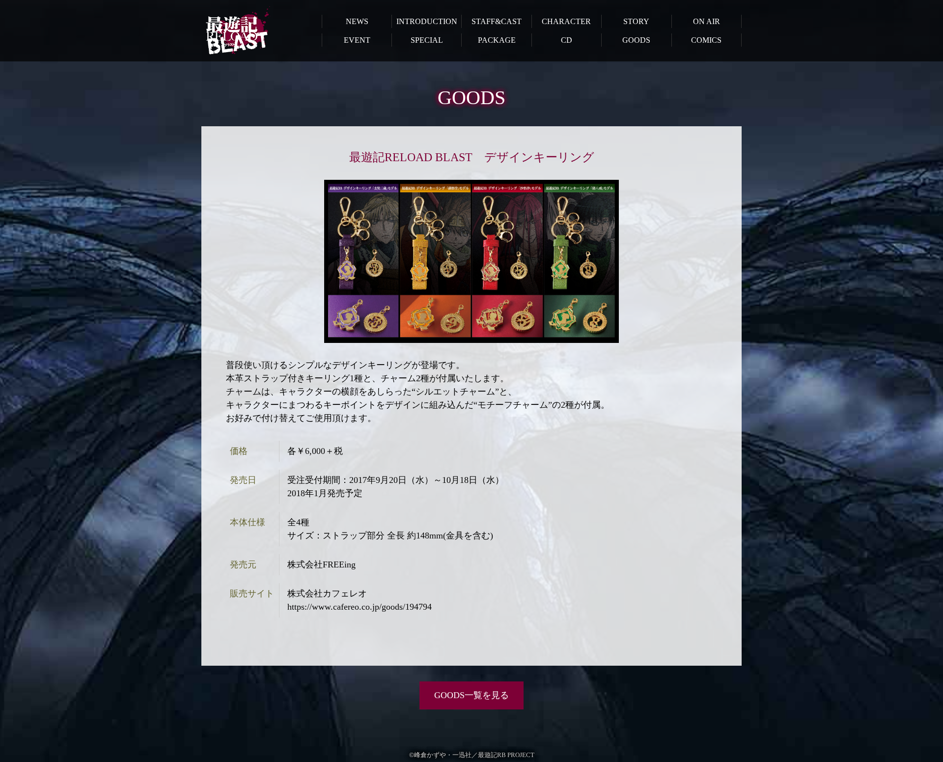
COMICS (706, 40)
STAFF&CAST (497, 21)
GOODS (636, 40)
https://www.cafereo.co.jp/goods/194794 (359, 607)
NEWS (357, 21)
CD (566, 40)
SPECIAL (427, 40)
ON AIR (706, 21)
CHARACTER (566, 21)
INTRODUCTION (426, 21)
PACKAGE (497, 40)
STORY (636, 21)
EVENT (357, 40)
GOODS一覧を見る (471, 695)
